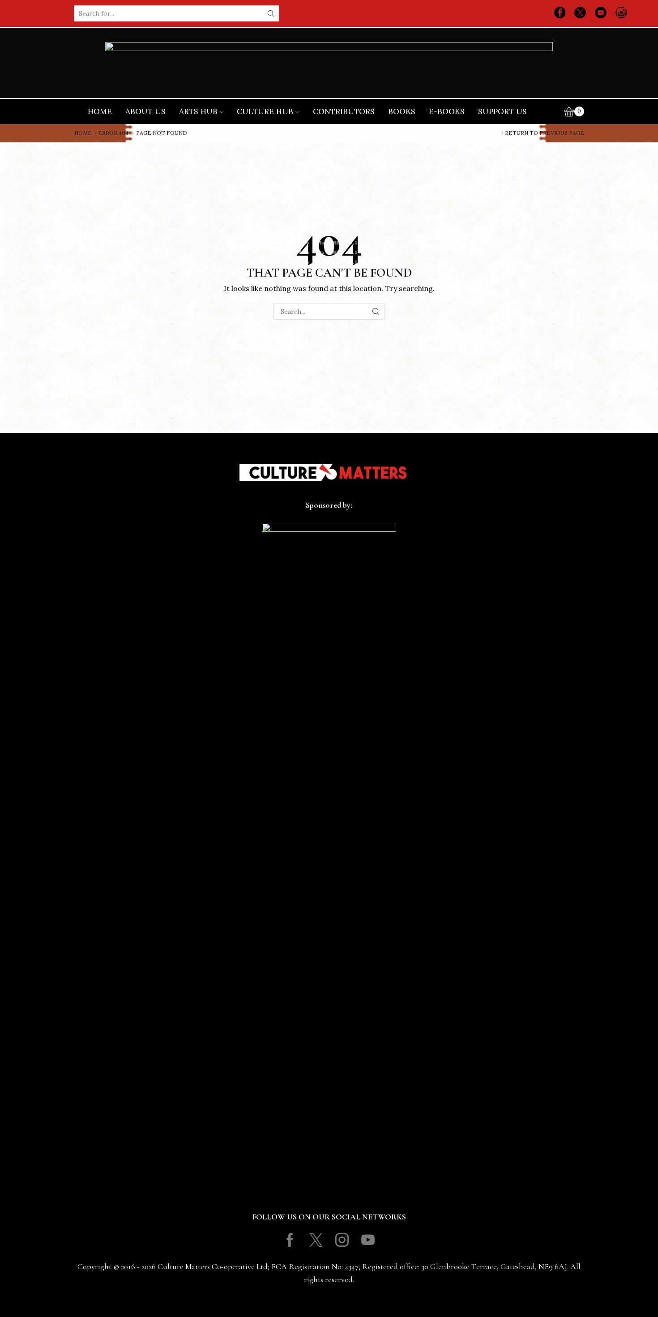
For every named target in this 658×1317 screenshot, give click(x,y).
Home (100, 111)
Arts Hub (198, 111)
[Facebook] (560, 13)
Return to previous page (544, 133)
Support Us (502, 111)
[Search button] (270, 13)
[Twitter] (580, 13)
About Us (145, 111)
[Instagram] (621, 13)
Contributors (344, 111)
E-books (447, 111)
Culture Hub (265, 111)
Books (401, 111)
